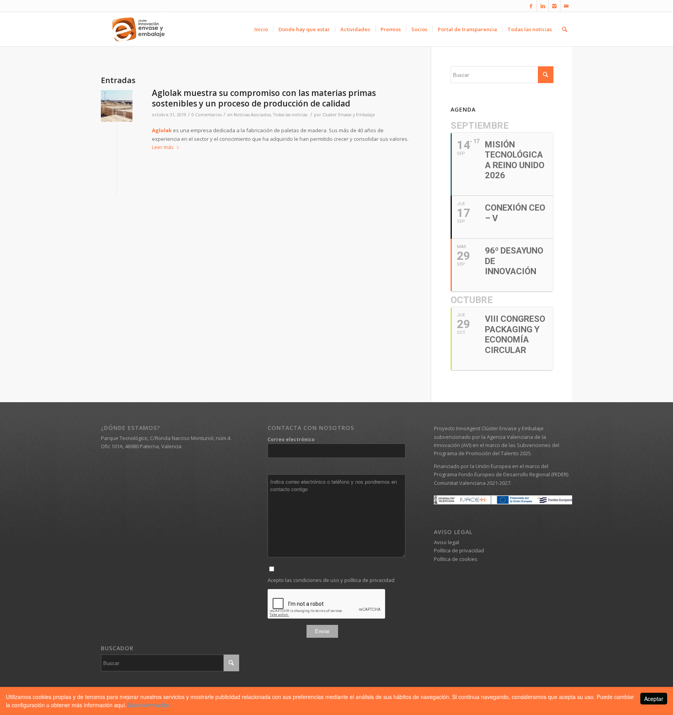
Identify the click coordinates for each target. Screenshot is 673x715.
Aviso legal (446, 542)
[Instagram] (554, 6)
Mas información (148, 705)
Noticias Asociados (252, 114)
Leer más (163, 147)
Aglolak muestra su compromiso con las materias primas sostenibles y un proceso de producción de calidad (264, 98)
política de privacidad (369, 580)
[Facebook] (531, 6)
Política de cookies (455, 558)
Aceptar (653, 699)
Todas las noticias (290, 114)
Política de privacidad (459, 550)
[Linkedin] (542, 6)
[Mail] (566, 6)
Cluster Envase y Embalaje (348, 114)
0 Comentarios (207, 114)
